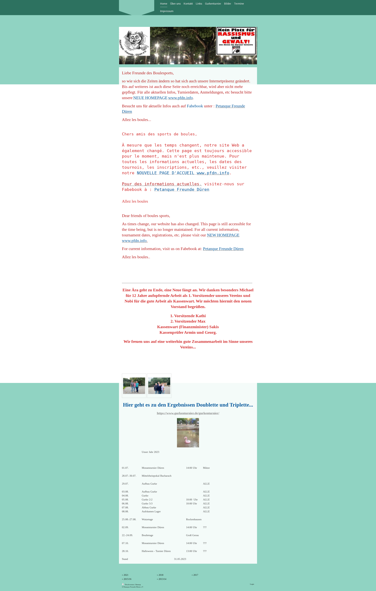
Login (252, 584)
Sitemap (138, 584)
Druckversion (130, 584)
